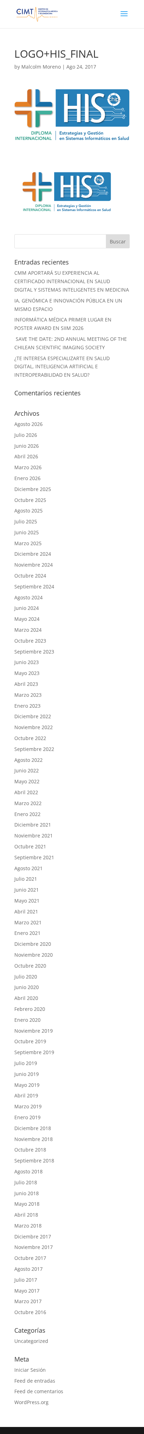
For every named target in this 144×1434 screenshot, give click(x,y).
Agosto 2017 (28, 1269)
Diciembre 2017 (32, 1236)
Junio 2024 (26, 608)
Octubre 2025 (30, 500)
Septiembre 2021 (34, 857)
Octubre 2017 (30, 1258)
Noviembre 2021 (33, 835)
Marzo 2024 (28, 629)
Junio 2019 (26, 1074)
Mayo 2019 (26, 1085)
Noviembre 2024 (33, 564)
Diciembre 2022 (32, 716)
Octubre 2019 (30, 1041)
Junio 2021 (26, 889)
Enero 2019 (27, 1117)
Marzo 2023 (28, 694)
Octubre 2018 (30, 1149)
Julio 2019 (25, 1063)
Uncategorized (31, 1341)
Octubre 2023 (30, 640)
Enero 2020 (27, 1019)
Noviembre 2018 (33, 1139)
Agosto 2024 (28, 597)
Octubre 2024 (30, 575)
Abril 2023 (26, 684)
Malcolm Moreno (41, 66)
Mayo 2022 (26, 781)
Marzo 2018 (28, 1225)
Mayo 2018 (26, 1203)
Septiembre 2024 (34, 586)
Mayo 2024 (26, 619)
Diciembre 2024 (32, 553)
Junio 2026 (26, 445)
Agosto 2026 (28, 424)
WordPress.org (31, 1402)
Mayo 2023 (26, 673)
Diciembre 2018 (32, 1128)
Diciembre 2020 (32, 944)
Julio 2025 (25, 521)
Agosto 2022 (28, 760)
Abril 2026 (26, 456)
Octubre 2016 (30, 1312)
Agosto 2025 (28, 510)
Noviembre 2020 (33, 954)
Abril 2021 (26, 911)
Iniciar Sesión (30, 1369)
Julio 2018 (25, 1182)
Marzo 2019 (28, 1106)
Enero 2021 (27, 933)
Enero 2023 (27, 705)
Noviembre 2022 (33, 727)
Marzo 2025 (28, 543)
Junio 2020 (26, 987)
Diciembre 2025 (32, 489)
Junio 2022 (26, 770)
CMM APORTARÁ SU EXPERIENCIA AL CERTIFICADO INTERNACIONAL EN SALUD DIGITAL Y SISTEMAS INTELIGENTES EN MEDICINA (71, 281)
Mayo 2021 (26, 900)
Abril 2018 (26, 1214)
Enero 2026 (27, 478)
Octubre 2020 (30, 965)
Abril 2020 (26, 998)
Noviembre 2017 (33, 1247)
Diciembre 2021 (32, 824)
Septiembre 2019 (34, 1052)
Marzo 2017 (28, 1301)
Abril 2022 (26, 792)
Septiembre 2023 (34, 651)
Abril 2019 (26, 1095)
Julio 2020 (25, 976)
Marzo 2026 (28, 467)
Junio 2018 (26, 1193)
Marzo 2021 (28, 922)
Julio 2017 (25, 1279)
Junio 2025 (26, 532)
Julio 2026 (25, 435)
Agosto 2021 (28, 868)
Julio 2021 (25, 878)
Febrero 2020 (29, 1009)
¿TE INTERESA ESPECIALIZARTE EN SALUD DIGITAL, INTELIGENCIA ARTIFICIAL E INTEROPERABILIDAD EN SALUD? (62, 366)
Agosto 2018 (28, 1171)
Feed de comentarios (38, 1391)
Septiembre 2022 (34, 749)
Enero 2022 (27, 814)
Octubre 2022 (30, 738)
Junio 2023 (26, 662)
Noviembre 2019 (33, 1030)
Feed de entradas (34, 1380)
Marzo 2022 (28, 803)
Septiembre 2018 (34, 1160)
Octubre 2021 (30, 846)
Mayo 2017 (26, 1290)
